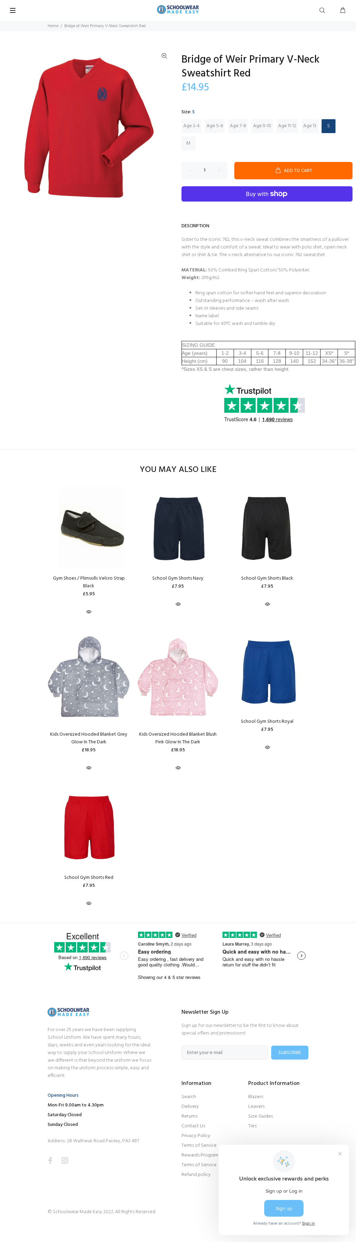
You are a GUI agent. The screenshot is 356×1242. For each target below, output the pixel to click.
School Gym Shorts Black (267, 578)
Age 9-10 (262, 126)
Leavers (256, 1107)
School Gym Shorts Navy (177, 578)
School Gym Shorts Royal (267, 722)
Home (53, 26)
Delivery (190, 1107)
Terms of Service (199, 1146)
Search (188, 1097)
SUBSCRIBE (289, 1053)
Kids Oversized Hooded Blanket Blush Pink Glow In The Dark (178, 738)
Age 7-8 (238, 126)
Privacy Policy (195, 1136)
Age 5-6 (215, 126)
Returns (189, 1116)
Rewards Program (199, 1155)
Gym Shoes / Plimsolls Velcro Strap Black (89, 582)
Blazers (255, 1097)
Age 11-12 (287, 126)
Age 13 (309, 126)
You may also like (178, 470)
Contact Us (193, 1126)
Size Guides (260, 1116)
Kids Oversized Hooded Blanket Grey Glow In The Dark (88, 738)
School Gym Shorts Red (88, 878)
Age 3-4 (191, 126)
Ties (252, 1126)
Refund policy (196, 1175)
